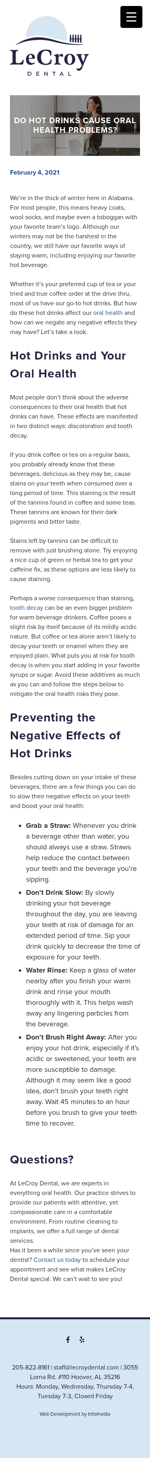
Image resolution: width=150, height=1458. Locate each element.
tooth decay (26, 608)
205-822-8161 (30, 1368)
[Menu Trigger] (131, 17)
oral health (108, 313)
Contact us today (57, 1260)
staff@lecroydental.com (86, 1368)
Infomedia (99, 1414)
